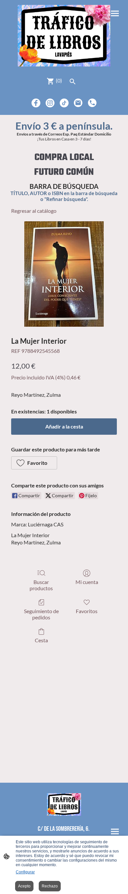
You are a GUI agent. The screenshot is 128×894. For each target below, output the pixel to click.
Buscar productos (41, 585)
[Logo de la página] (64, 35)
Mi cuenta (86, 582)
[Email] (78, 103)
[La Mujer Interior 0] (64, 274)
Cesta (41, 640)
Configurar (25, 872)
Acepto (24, 886)
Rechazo (50, 886)
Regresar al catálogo (33, 211)
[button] (34, 462)
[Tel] (92, 103)
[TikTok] (64, 103)
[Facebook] (36, 103)
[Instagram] (50, 103)
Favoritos (86, 611)
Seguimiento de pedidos (41, 614)
